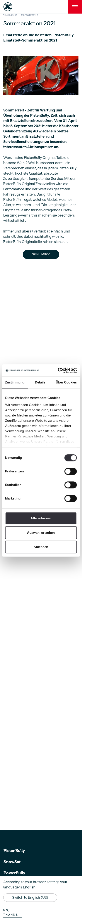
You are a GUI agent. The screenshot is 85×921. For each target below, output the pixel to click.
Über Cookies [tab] (66, 382)
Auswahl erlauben (41, 532)
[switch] (70, 471)
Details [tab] (40, 382)
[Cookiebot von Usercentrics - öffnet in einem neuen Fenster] (58, 370)
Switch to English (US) (30, 897)
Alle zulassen (41, 518)
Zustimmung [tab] (14, 382)
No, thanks (10, 912)
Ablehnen (41, 547)
